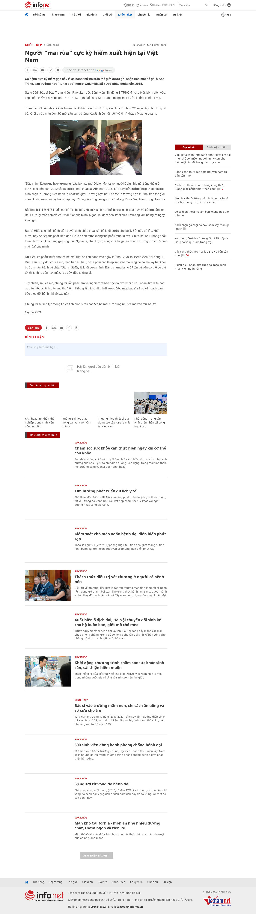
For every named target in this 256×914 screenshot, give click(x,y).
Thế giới (75, 14)
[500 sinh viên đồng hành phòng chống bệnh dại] (48, 753)
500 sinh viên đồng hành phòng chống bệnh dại (118, 744)
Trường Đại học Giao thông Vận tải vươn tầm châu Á (76, 422)
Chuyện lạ (144, 14)
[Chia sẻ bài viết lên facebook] (28, 70)
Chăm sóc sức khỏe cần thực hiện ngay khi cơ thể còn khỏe (120, 451)
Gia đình (91, 14)
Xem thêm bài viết (96, 855)
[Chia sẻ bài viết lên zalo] (35, 70)
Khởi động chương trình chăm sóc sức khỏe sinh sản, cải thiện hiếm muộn (119, 665)
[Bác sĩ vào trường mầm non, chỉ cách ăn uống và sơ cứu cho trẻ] (48, 714)
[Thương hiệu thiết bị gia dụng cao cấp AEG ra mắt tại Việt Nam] (114, 403)
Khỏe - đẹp (125, 14)
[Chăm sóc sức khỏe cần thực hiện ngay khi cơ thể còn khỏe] (48, 456)
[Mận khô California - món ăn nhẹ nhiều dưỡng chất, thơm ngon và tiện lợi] (48, 831)
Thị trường (57, 14)
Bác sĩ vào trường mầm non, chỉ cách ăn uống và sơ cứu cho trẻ (119, 708)
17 (221, 189)
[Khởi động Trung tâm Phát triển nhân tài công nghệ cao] (150, 403)
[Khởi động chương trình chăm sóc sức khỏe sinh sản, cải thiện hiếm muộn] (48, 671)
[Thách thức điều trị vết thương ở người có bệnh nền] (48, 585)
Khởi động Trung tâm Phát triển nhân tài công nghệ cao (149, 422)
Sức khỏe (53, 45)
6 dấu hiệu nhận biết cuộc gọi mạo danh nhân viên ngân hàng (200, 266)
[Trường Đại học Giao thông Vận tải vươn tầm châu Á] (77, 403)
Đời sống (39, 14)
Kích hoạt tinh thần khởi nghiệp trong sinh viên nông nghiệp (40, 422)
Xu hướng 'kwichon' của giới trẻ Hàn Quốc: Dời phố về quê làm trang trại (202, 240)
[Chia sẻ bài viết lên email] (43, 70)
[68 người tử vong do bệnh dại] (48, 792)
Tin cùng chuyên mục (43, 435)
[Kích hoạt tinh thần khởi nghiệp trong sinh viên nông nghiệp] (41, 403)
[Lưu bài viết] (58, 70)
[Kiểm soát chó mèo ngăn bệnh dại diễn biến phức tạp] (48, 542)
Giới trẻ (107, 14)
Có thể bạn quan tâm (43, 385)
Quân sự (161, 14)
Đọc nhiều (189, 147)
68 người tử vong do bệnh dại (102, 784)
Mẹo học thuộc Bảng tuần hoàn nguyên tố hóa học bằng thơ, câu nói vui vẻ (201, 200)
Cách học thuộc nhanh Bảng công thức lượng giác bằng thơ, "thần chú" (199, 187)
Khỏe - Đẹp (33, 45)
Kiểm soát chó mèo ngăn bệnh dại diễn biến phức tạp (120, 536)
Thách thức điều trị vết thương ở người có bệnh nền (119, 579)
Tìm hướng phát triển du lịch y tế (105, 491)
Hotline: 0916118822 (164, 5)
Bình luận (33, 327)
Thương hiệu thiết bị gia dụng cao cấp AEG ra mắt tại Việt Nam (114, 422)
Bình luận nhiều (217, 147)
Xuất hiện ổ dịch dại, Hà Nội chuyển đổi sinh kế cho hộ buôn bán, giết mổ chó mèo (118, 622)
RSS (228, 14)
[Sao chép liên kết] (50, 70)
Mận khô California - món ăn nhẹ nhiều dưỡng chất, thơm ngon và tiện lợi (117, 826)
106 (186, 255)
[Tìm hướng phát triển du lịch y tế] (48, 499)
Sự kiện (178, 14)
